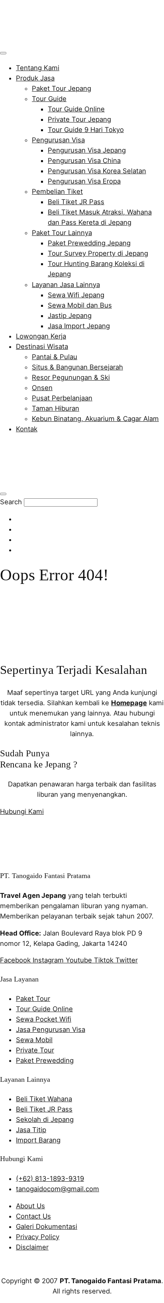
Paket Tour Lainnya (62, 233)
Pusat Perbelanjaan (62, 398)
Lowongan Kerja (41, 336)
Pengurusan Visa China (84, 161)
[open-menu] (3, 53)
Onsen (42, 388)
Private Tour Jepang (79, 119)
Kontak (26, 429)
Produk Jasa (35, 78)
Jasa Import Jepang (79, 326)
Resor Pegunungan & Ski (71, 377)
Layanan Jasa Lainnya (66, 285)
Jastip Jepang (70, 316)
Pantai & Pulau (54, 357)
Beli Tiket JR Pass (76, 202)
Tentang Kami (37, 68)
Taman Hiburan (55, 408)
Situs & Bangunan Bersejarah (77, 367)
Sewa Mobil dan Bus (80, 305)
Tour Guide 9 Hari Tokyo (86, 130)
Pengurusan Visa (58, 140)
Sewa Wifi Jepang (76, 295)
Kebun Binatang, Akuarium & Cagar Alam (95, 419)
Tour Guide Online (76, 109)
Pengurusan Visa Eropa (84, 181)
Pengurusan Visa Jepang (87, 150)
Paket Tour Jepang (61, 88)
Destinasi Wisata (42, 346)
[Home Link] (58, 481)
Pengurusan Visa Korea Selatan (97, 171)
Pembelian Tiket (57, 191)
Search (11, 502)
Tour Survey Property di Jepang (98, 253)
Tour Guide (49, 99)
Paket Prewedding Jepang (89, 243)
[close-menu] (3, 494)
